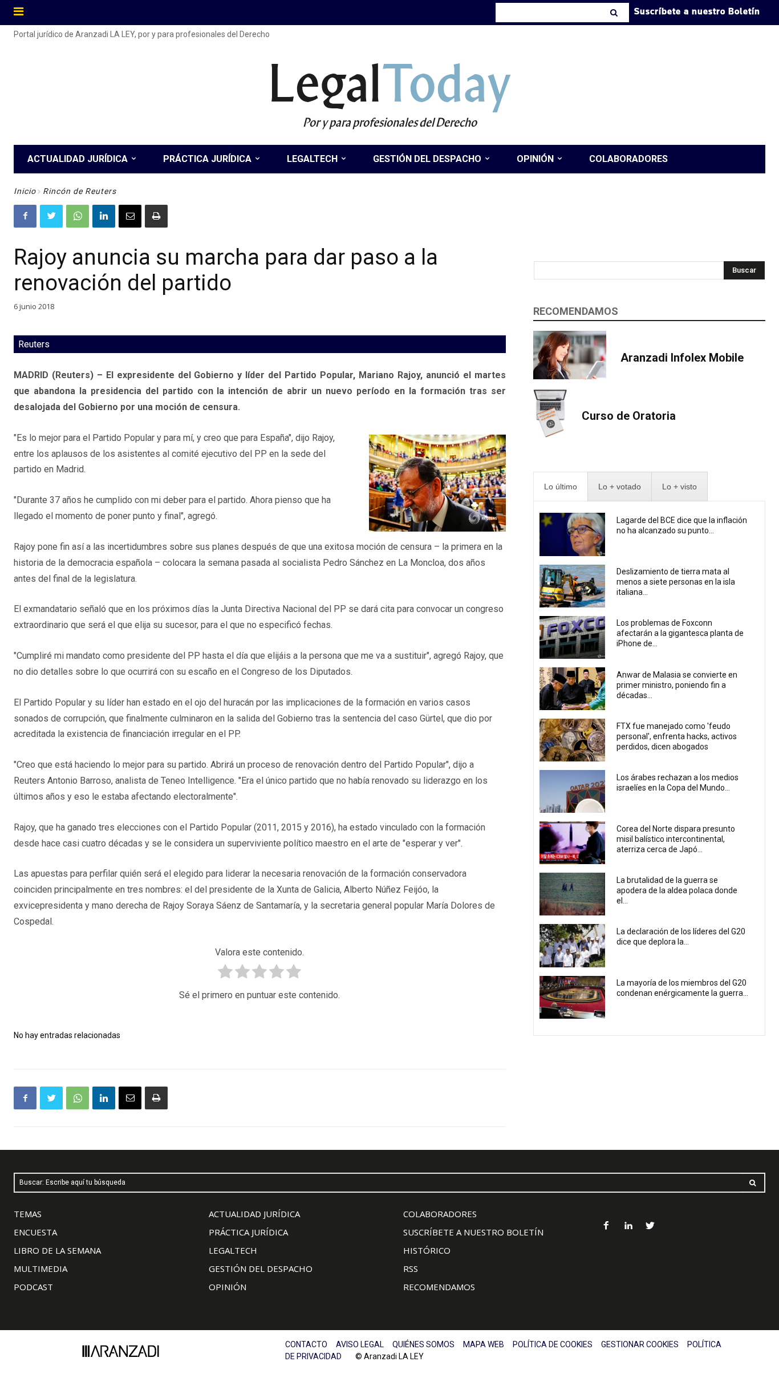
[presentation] (560, 487)
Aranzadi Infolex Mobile (682, 357)
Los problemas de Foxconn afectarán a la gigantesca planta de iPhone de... (680, 633)
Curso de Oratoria (629, 416)
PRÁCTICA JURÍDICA (248, 1232)
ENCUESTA (35, 1232)
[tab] (560, 487)
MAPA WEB (483, 1344)
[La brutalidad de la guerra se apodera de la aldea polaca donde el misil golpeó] (572, 894)
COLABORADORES (440, 1213)
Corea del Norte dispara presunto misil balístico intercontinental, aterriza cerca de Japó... (675, 839)
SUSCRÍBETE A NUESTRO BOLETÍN (473, 1232)
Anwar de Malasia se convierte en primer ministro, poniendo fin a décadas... (676, 685)
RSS (410, 1268)
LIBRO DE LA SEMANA (57, 1250)
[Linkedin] (103, 216)
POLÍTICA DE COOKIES (553, 1344)
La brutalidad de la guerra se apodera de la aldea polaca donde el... (676, 890)
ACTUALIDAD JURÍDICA (254, 1213)
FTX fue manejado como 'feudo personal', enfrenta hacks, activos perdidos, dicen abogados (676, 736)
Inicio (25, 191)
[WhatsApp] (77, 216)
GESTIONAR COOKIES (640, 1344)
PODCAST (33, 1286)
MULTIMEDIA (40, 1268)
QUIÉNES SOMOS (423, 1344)
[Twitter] (51, 216)
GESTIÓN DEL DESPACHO (261, 1268)
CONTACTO (306, 1344)
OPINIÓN (227, 1286)
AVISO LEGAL (360, 1344)
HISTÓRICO (427, 1250)
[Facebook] (25, 216)
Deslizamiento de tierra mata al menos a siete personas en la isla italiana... (675, 582)
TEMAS (28, 1213)
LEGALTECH (233, 1250)
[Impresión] (156, 216)
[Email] (130, 216)
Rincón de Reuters (79, 191)
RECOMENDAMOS (439, 1286)
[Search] (615, 12)
